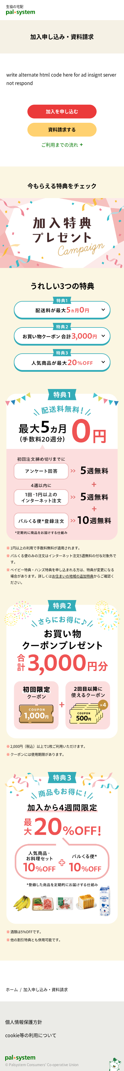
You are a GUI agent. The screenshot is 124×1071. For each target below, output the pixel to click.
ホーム (12, 990)
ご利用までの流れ (59, 145)
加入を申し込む (62, 111)
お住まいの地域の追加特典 (72, 576)
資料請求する (62, 129)
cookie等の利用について (31, 1035)
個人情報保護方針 (23, 1022)
